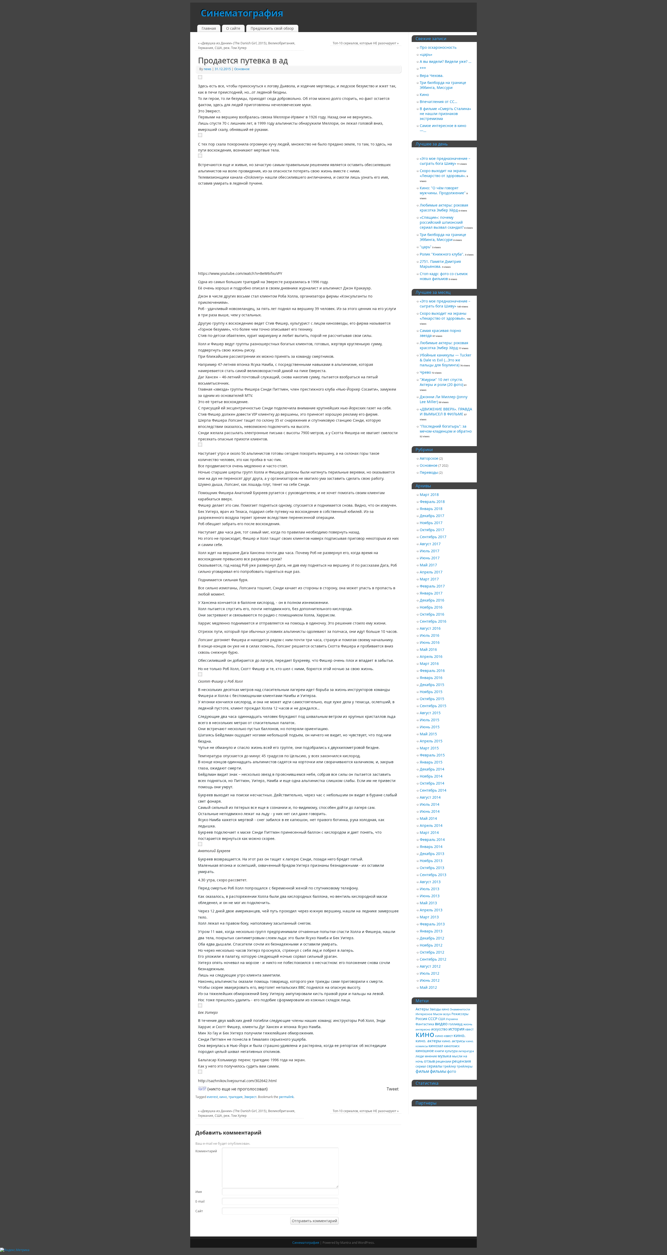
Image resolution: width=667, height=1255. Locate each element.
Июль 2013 (429, 888)
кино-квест (444, 1035)
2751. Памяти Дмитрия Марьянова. (440, 264)
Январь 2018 (431, 508)
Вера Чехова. (431, 75)
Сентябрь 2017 (433, 536)
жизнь (467, 1024)
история (456, 1029)
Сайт (199, 1211)
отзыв (429, 1061)
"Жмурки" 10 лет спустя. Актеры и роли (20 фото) (441, 382)
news (207, 69)
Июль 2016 (429, 635)
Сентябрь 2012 (433, 959)
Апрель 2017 (431, 571)
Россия (421, 1018)
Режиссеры (460, 1014)
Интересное (424, 1014)
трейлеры (465, 1066)
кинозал (436, 1045)
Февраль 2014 (432, 839)
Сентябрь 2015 (433, 705)
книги (439, 1051)
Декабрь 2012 (432, 938)
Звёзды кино (439, 1009)
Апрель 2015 (431, 740)
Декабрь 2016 (432, 600)
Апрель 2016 (431, 656)
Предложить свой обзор (272, 28)
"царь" (425, 246)
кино (223, 1097)
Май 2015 (428, 733)
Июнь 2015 (430, 726)
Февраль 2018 (432, 501)
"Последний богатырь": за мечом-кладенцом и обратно (446, 429)
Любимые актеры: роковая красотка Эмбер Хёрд (444, 208)
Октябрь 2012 (432, 952)
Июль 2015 (429, 719)
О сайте (233, 28)
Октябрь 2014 (432, 783)
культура (451, 1051)
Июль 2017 (429, 550)
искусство (439, 1029)
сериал (421, 1066)
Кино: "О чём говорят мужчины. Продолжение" (443, 190)
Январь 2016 (431, 677)
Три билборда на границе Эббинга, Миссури (443, 85)
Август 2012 (430, 966)
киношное (425, 1050)
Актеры (422, 1009)
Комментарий (202, 1151)
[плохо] (204, 1088)
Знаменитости (460, 1009)
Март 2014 (429, 832)
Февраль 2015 (432, 755)
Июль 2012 (429, 973)
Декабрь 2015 (432, 684)
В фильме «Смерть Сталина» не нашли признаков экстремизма (445, 113)
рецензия (461, 1061)
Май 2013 (428, 902)
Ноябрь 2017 (431, 522)
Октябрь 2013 (432, 867)
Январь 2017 (431, 593)
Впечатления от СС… (438, 101)
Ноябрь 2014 (431, 776)
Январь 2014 (431, 846)
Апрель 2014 (431, 825)
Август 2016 (430, 628)
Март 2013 (429, 916)
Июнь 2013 (430, 895)
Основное (242, 69)
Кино (424, 94)
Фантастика (425, 1024)
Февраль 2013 (432, 923)
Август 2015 (430, 712)
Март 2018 (429, 494)
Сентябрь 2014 (433, 790)
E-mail (200, 1201)
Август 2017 (430, 543)
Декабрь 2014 (432, 769)
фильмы (438, 1071)
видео (441, 1024)
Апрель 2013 (431, 909)
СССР (432, 1018)
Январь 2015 (431, 762)
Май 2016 (428, 649)
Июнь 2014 (430, 811)
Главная (209, 28)
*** (423, 68)
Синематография (242, 13)
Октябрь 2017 (432, 529)
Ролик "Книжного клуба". (442, 254)
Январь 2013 (431, 931)
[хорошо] (200, 1088)
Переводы (429, 472)
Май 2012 (428, 987)
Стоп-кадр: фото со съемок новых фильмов (444, 276)
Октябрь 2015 (432, 698)
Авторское (429, 458)
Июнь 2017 (430, 557)
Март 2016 (429, 663)
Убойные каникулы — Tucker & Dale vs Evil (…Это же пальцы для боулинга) (445, 360)
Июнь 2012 (430, 980)
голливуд (455, 1024)
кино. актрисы (453, 1041)
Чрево (425, 372)
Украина (452, 1019)
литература (466, 1051)
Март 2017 (429, 579)
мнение (431, 1056)
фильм (422, 1071)
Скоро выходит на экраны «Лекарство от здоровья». (443, 173)
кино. (460, 1035)
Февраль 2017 (432, 586)
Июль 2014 (429, 804)
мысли (457, 1056)
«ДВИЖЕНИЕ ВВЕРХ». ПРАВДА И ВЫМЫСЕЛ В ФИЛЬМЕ (446, 411)
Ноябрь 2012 (431, 945)
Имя (198, 1192)
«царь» (426, 54)
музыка (444, 1055)
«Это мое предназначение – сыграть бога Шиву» (445, 161)
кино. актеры (428, 1040)
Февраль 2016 (432, 670)
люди (420, 1056)
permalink (286, 1097)
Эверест (250, 1097)
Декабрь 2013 (432, 853)
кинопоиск (452, 1046)
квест (469, 1029)
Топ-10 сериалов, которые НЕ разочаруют (366, 43)
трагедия (235, 1097)
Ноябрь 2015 (431, 691)
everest (212, 1097)
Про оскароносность (438, 47)
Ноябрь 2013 (431, 860)
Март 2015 (429, 747)
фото (451, 1071)
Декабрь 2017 (432, 515)
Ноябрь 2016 (431, 607)
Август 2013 (430, 881)
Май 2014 (428, 818)
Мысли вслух (442, 1014)
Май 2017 (428, 564)
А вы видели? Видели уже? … (445, 61)
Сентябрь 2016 (433, 621)
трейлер (449, 1066)
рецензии (443, 1061)
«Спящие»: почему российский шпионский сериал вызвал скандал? (442, 222)
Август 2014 (430, 797)
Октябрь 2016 (432, 614)
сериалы (434, 1066)
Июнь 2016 (430, 642)
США (441, 1019)
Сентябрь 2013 (433, 874)
